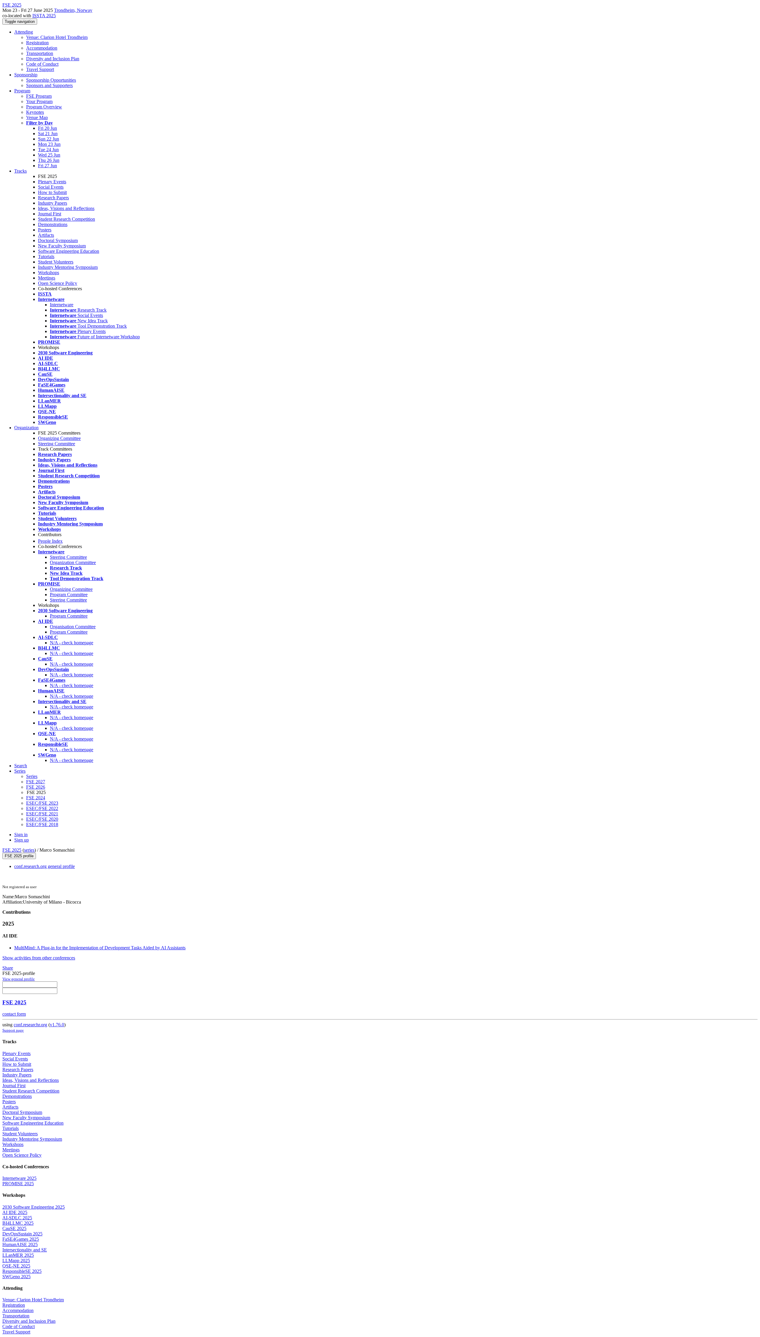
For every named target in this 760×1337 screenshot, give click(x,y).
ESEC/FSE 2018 (42, 824)
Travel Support (40, 69)
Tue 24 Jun (48, 149)
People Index (50, 541)
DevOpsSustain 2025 (22, 1233)
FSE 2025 (11, 850)
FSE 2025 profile (19, 856)
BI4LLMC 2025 (18, 1223)
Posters (44, 229)
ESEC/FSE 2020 (42, 819)
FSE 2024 (35, 797)
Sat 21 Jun (48, 133)
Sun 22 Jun (48, 138)
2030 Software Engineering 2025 (33, 1207)
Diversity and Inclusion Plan (52, 58)
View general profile (18, 979)
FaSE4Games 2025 (20, 1239)
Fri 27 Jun (47, 165)
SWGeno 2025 (16, 1276)
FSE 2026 (35, 787)
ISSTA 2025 (44, 15)
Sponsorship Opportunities (51, 80)
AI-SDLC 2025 (17, 1217)
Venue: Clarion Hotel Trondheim (57, 37)
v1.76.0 (57, 1024)
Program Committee (69, 594)
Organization (26, 427)
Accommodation (41, 47)
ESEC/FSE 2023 (42, 803)
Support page (13, 1030)
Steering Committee (56, 443)
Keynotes (35, 112)
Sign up (21, 839)
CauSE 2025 (14, 1228)
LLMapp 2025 (16, 1260)
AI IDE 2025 (14, 1212)
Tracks (20, 170)
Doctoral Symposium (58, 240)
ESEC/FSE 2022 (42, 808)
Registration (37, 42)
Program (22, 90)
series (29, 850)
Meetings (46, 277)
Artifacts (46, 235)
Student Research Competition (66, 219)
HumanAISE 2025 (20, 1244)
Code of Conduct (42, 64)
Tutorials (46, 256)
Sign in (21, 834)
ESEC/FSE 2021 (42, 813)
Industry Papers (52, 203)
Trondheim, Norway (73, 10)
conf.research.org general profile (44, 866)
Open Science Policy (57, 283)
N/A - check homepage (71, 642)
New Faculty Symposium (62, 245)
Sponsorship (25, 74)
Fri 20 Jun (47, 128)
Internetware (61, 304)
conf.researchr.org (30, 1024)
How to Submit (52, 192)
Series (31, 776)
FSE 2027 (35, 781)
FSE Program (39, 96)
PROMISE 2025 (18, 1183)
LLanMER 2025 (18, 1255)
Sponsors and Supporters (49, 85)
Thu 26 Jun (48, 160)
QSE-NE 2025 (16, 1265)
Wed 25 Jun (49, 154)
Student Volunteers (55, 261)
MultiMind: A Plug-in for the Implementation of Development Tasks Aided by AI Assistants (100, 947)
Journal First (49, 213)
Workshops (48, 272)
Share (7, 967)
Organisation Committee (73, 626)
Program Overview (44, 106)
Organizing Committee (59, 438)
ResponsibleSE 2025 (22, 1271)
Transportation (39, 53)
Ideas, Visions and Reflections (66, 208)
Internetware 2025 (19, 1178)
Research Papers (53, 197)
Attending (23, 31)
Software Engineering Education (68, 251)
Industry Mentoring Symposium (68, 267)
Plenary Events (52, 181)
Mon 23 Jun (49, 144)
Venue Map (37, 117)
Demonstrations (52, 224)
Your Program (39, 101)
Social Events (51, 187)
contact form (14, 1013)
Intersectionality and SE (24, 1249)
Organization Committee (73, 562)
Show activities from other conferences (38, 957)
